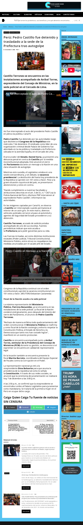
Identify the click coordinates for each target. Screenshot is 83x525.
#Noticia (6, 32)
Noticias (5, 14)
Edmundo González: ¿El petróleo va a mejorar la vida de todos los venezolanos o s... (43, 20)
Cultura (16, 14)
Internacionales (15, 32)
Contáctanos (68, 14)
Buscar (63, 31)
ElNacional (49, 14)
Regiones (12, 495)
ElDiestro (28, 14)
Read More (26, 466)
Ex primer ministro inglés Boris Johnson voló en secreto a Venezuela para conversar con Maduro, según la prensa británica (38, 449)
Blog (58, 14)
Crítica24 (38, 14)
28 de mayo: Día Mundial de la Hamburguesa (35, 475)
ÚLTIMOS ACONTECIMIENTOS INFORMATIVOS (71, 470)
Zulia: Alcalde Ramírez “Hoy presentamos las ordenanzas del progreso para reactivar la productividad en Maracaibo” (39, 497)
